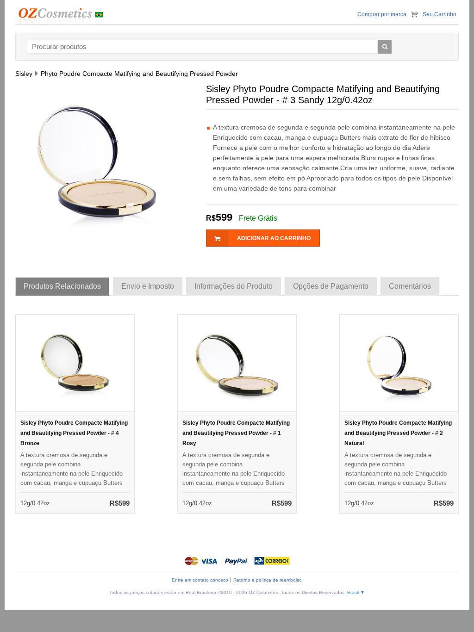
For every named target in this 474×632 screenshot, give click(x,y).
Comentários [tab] (410, 286)
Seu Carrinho (439, 14)
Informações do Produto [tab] (233, 286)
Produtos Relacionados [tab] (62, 286)
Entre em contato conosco (200, 579)
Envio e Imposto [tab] (147, 286)
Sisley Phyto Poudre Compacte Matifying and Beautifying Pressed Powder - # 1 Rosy (236, 433)
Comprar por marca (381, 14)
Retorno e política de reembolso (267, 579)
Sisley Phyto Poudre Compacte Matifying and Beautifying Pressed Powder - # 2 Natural (398, 433)
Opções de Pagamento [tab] (330, 286)
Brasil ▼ (356, 592)
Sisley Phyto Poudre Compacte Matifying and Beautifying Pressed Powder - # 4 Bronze (74, 433)
